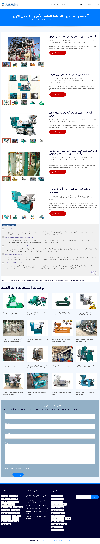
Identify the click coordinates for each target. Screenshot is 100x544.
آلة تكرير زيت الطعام (57, 496)
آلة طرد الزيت (5, 501)
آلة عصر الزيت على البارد (8, 504)
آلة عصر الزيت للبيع (6, 507)
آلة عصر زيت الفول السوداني (59, 504)
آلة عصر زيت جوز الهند (57, 510)
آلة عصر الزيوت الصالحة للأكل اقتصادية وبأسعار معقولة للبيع (55, 540)
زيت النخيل (16, 513)
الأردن (66, 280)
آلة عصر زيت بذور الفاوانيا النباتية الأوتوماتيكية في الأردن (54, 19)
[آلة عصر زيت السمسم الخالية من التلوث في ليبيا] (62, 354)
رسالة (7, 443)
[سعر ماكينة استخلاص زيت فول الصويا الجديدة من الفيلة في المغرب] (86, 301)
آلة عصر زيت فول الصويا (58, 515)
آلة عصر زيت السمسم (57, 499)
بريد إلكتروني (8, 423)
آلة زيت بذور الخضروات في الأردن (30, 280)
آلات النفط (4, 496)
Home (35, 19)
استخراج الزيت (5, 510)
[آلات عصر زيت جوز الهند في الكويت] (86, 354)
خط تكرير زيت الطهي (57, 527)
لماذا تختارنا (64, 4)
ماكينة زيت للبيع (5, 521)
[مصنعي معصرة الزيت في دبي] (13, 354)
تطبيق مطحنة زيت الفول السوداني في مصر (37, 508)
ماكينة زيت (15, 518)
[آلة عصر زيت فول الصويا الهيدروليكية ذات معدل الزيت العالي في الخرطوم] (13, 327)
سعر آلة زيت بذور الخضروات (77, 280)
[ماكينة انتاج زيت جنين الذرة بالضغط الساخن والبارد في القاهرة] (62, 327)
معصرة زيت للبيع (6, 524)
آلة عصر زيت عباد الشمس (58, 513)
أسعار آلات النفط (18, 507)
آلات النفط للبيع (13, 496)
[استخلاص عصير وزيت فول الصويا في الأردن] (62, 381)
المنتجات (71, 4)
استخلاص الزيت (15, 510)
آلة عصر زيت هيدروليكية (57, 518)
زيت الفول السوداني (6, 513)
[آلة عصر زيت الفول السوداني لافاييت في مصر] (38, 327)
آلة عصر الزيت (59, 280)
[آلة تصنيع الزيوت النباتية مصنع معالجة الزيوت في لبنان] (38, 301)
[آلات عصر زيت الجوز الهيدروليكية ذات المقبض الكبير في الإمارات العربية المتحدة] (38, 354)
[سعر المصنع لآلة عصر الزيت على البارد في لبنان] (62, 301)
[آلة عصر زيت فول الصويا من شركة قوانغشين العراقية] (13, 301)
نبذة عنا (90, 4)
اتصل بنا (97, 4)
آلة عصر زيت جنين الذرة (57, 507)
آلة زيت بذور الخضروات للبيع (46, 280)
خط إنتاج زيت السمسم (57, 521)
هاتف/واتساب (8, 433)
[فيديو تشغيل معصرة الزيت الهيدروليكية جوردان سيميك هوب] (86, 327)
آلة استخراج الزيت (6, 499)
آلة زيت (4, 280)
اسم (6, 413)
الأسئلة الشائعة (81, 4)
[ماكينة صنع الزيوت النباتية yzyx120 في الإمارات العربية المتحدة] (13, 381)
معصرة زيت (15, 521)
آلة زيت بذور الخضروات (14, 280)
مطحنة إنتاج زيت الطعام (57, 529)
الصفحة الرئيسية (53, 4)
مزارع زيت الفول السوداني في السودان (36, 505)
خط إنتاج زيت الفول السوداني (59, 524)
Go (95, 497)
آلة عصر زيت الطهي (56, 501)
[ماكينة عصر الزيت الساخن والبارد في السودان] (38, 381)
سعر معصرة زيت (6, 518)
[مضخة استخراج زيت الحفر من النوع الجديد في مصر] (86, 381)
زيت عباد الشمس (6, 515)
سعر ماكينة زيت (16, 515)
